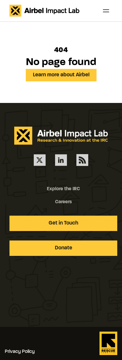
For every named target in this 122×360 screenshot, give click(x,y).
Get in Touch (63, 223)
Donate (63, 248)
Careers (63, 202)
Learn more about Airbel (61, 75)
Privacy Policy (20, 351)
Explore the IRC (63, 189)
